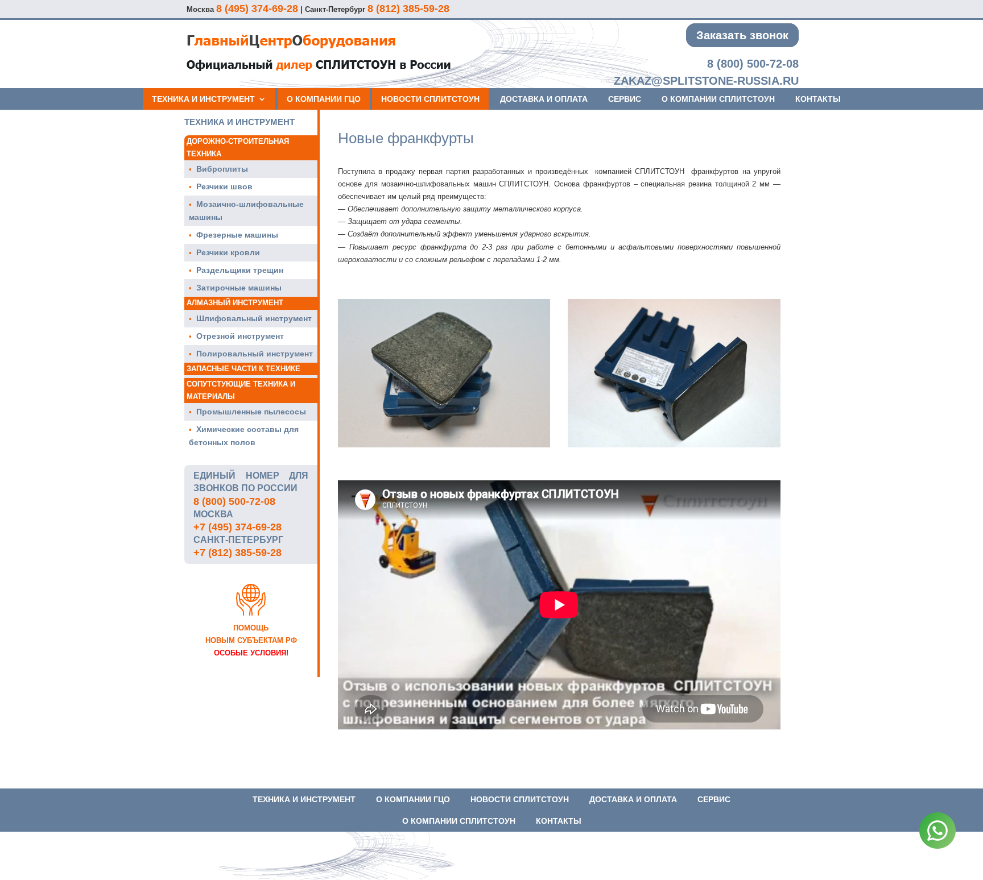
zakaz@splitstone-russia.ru (706, 80)
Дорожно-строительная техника (238, 147)
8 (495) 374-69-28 (257, 8)
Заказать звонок (742, 35)
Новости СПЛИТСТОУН (430, 99)
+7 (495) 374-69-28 (237, 527)
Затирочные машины (239, 287)
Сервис (624, 99)
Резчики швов (224, 186)
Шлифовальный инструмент (254, 318)
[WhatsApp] (937, 832)
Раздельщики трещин (239, 270)
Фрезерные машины (237, 234)
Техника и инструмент (203, 99)
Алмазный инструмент (235, 302)
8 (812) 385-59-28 (408, 8)
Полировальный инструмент (254, 353)
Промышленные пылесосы (251, 411)
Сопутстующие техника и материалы (241, 390)
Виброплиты (222, 168)
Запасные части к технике (243, 368)
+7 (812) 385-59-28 (237, 552)
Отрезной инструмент (240, 336)
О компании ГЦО (324, 99)
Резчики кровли (228, 252)
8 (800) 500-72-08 (753, 63)
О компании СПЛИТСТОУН (718, 99)
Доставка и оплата (544, 99)
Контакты (818, 99)
